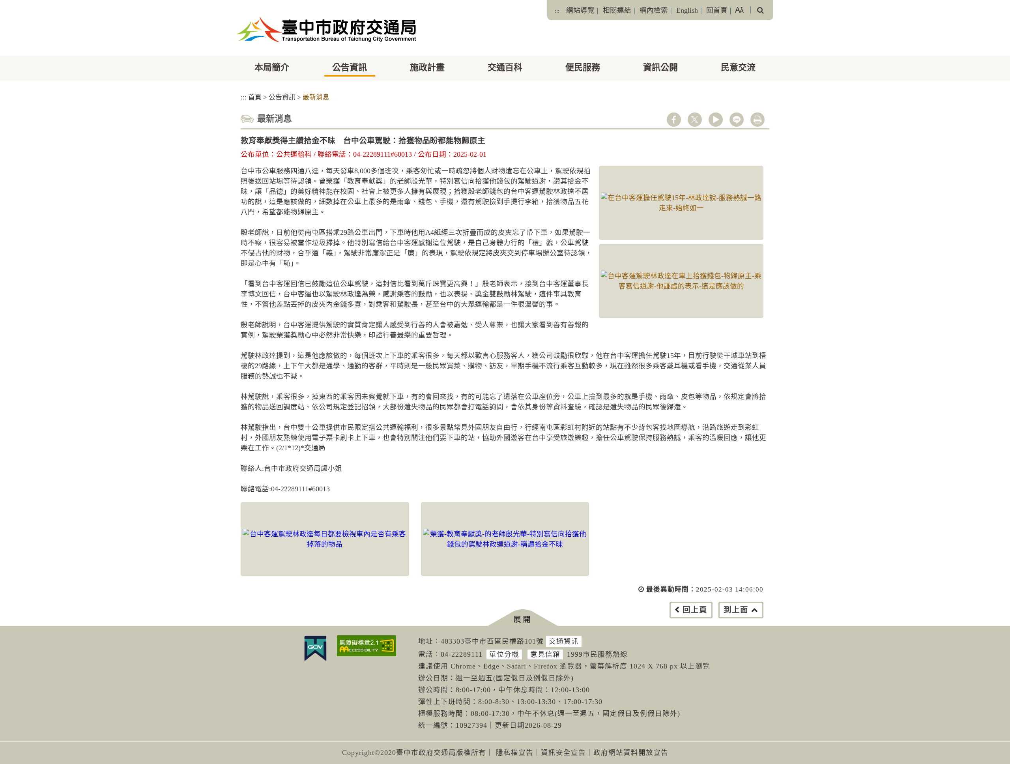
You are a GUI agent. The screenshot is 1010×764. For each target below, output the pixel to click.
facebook (674, 119)
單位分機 (504, 654)
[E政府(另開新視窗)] (315, 648)
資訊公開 (660, 67)
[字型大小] (739, 10)
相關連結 (617, 10)
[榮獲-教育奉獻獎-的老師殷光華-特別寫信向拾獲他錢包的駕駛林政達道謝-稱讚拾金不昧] (505, 539)
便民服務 (582, 67)
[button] (522, 617)
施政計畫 (427, 67)
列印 (757, 119)
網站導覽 (580, 10)
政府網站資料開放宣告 (630, 753)
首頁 (255, 97)
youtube (716, 119)
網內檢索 (654, 10)
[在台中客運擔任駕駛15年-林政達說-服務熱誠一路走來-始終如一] (681, 203)
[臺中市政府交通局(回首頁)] (326, 29)
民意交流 (738, 67)
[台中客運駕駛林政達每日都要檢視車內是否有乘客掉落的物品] (325, 539)
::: (557, 10)
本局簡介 (271, 67)
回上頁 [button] (695, 610)
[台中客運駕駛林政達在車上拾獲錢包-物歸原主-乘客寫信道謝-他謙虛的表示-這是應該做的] (681, 281)
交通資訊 (564, 641)
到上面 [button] (736, 610)
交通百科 (505, 67)
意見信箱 (545, 654)
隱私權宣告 (514, 753)
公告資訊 (349, 67)
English (687, 10)
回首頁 (717, 10)
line (736, 119)
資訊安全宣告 (563, 753)
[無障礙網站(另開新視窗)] (366, 645)
